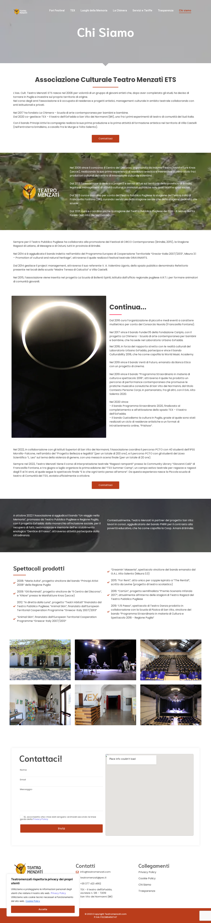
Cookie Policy (33, 901)
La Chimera (120, 10)
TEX (72, 10)
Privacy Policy (58, 893)
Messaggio (26, 789)
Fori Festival (57, 10)
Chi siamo (185, 10)
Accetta (43, 909)
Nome (23, 770)
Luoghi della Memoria (94, 10)
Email (23, 780)
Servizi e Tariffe (142, 10)
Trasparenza (165, 10)
